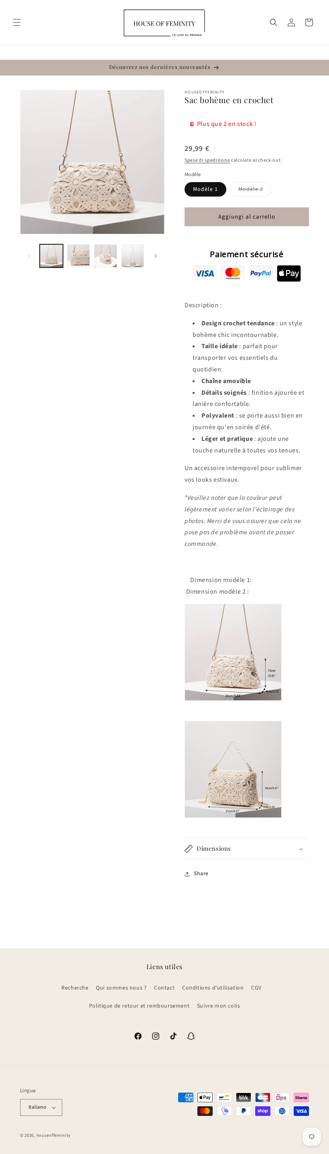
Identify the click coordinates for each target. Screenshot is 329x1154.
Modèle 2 (255, 191)
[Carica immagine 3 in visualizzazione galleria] (105, 256)
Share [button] (201, 874)
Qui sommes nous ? (121, 988)
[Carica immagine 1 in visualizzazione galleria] (51, 256)
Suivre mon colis (218, 1006)
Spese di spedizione (207, 160)
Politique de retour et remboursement (139, 1006)
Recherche (74, 988)
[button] (17, 22)
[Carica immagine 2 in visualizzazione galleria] (78, 256)
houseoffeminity (54, 1135)
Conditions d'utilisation (213, 988)
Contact (164, 988)
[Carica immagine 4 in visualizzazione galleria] (132, 256)
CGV (256, 988)
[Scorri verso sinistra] (29, 256)
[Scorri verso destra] (155, 256)
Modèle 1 (205, 189)
